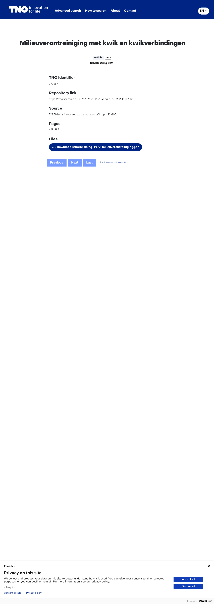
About (115, 11)
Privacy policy (34, 592)
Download (98, 147)
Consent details (12, 592)
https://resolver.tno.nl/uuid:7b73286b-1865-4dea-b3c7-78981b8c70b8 (91, 99)
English (8, 566)
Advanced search (68, 11)
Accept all (188, 579)
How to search (95, 11)
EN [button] (202, 11)
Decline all (188, 586)
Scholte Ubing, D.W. (101, 63)
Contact (130, 11)
